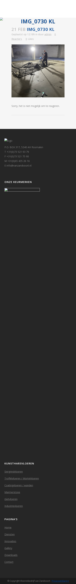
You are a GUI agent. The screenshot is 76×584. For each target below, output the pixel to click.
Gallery (8, 548)
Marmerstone (12, 492)
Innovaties (10, 541)
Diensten (9, 534)
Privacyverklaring (60, 580)
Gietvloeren (10, 499)
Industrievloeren (13, 506)
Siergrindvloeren (13, 471)
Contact (8, 562)
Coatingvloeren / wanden (18, 485)
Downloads (10, 555)
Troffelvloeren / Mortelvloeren (21, 478)
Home (7, 527)
